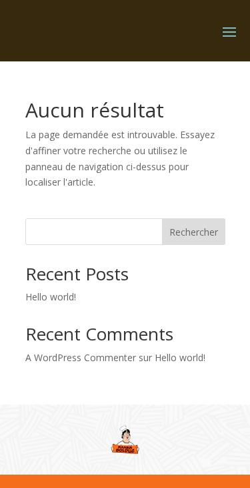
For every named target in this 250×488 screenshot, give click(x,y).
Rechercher (193, 232)
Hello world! (50, 296)
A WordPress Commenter (80, 357)
